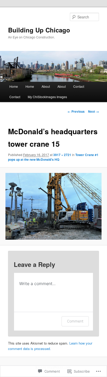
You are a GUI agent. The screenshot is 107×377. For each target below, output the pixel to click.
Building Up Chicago (39, 29)
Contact (78, 86)
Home (13, 86)
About (46, 86)
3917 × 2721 (62, 154)
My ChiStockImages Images (47, 97)
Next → (93, 111)
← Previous (76, 111)
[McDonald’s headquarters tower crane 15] (53, 206)
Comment (75, 321)
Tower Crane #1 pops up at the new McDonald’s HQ (53, 157)
